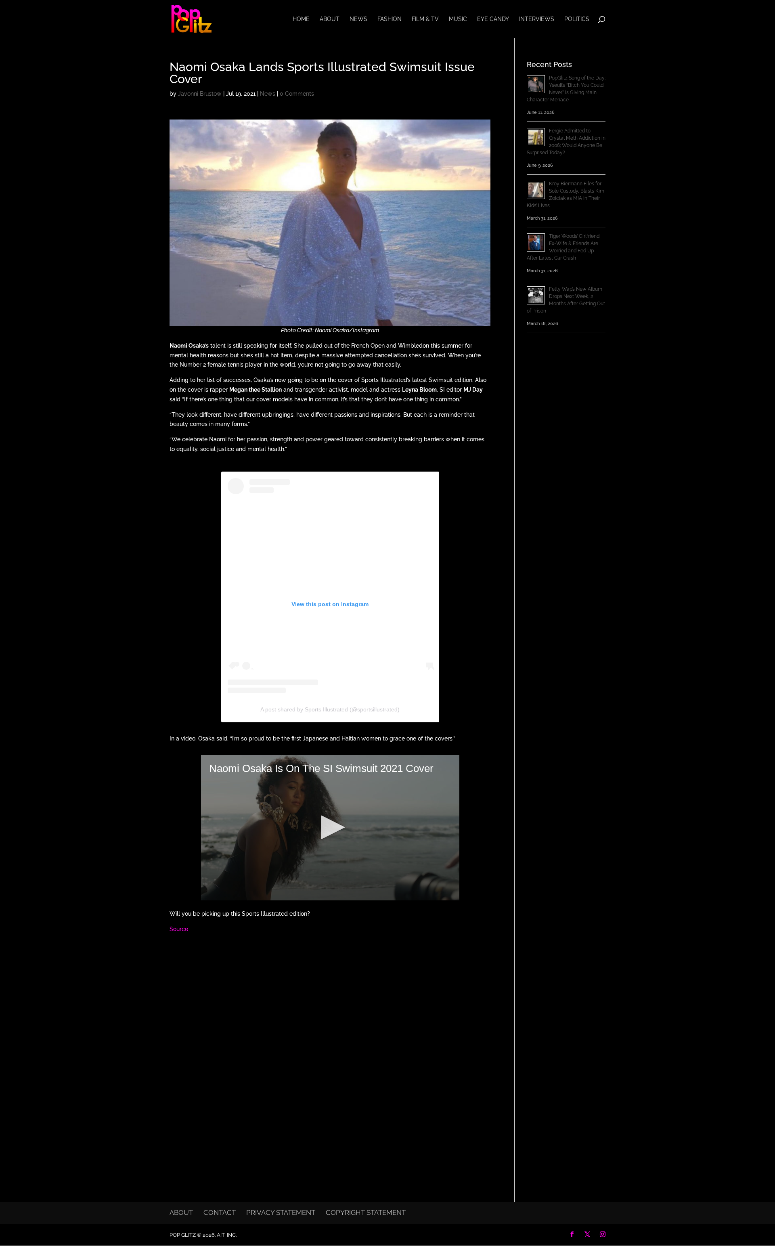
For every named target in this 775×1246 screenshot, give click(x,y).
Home (301, 19)
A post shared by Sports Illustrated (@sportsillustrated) (330, 709)
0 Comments (297, 93)
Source (179, 929)
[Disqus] (330, 1044)
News (358, 19)
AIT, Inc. (226, 1235)
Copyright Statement (366, 1212)
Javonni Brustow (200, 93)
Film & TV (425, 19)
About (329, 19)
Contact (219, 1212)
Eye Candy (493, 19)
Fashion (389, 19)
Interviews (536, 19)
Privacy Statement (280, 1212)
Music (458, 19)
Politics (576, 19)
